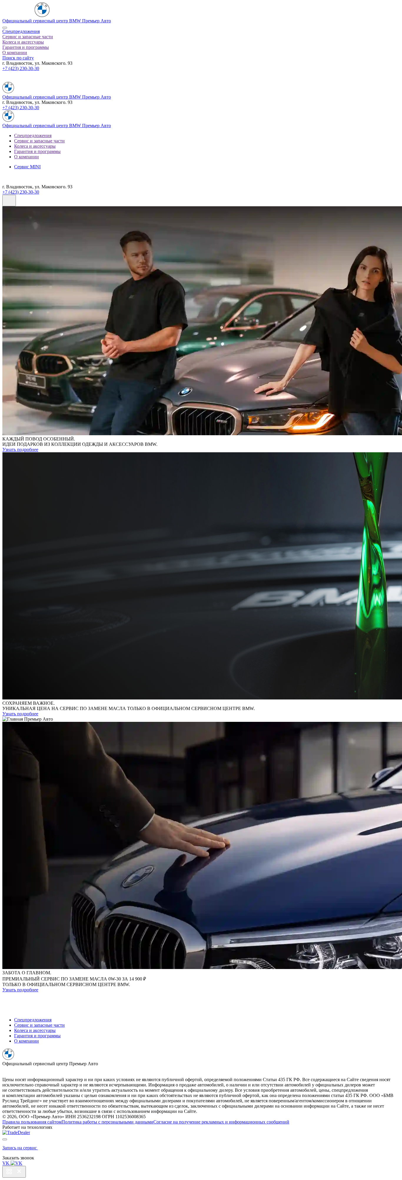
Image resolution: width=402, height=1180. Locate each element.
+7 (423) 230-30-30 (20, 68)
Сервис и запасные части (27, 36)
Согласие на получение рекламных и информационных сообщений (221, 1121)
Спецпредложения (21, 31)
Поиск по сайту (18, 57)
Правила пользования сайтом (32, 1121)
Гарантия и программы (25, 47)
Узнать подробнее (20, 449)
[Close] (4, 28)
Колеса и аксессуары (23, 41)
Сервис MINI (27, 166)
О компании (14, 52)
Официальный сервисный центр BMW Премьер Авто (56, 20)
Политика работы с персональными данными (107, 1121)
